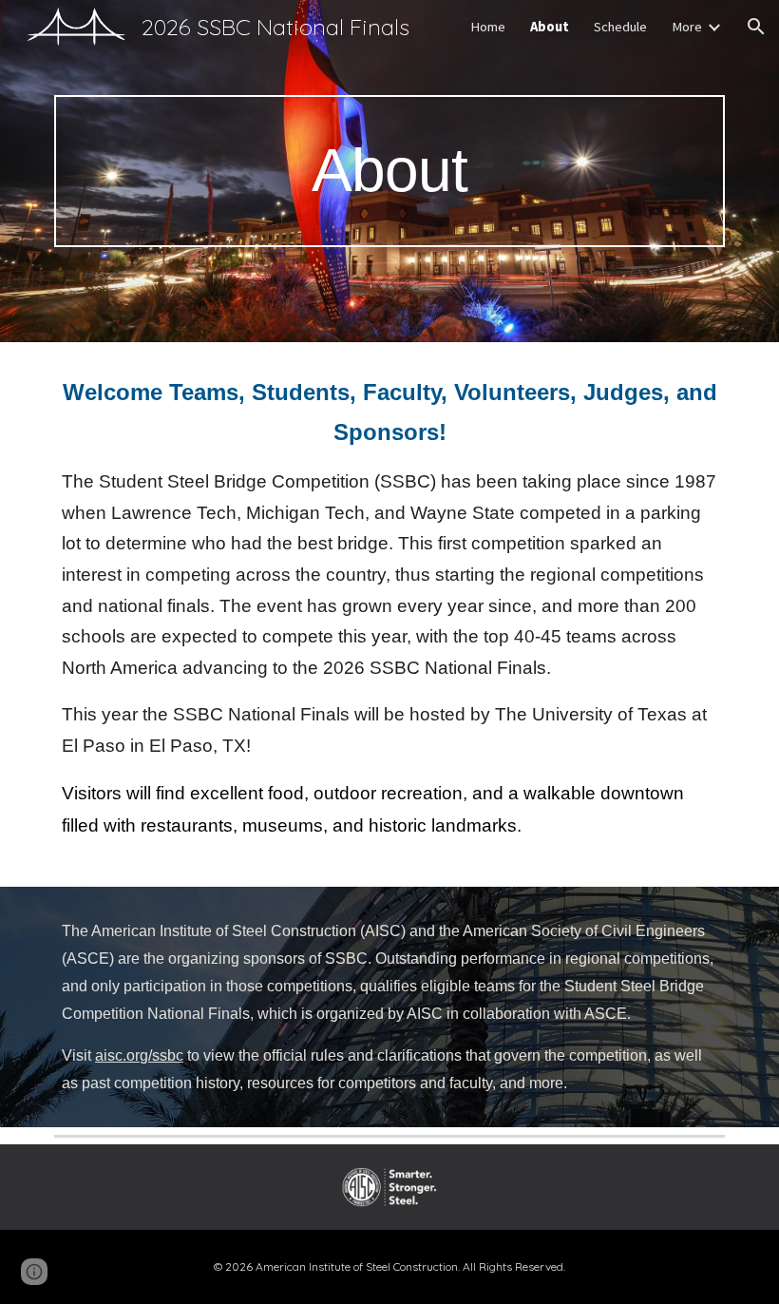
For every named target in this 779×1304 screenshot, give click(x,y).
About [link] (549, 26)
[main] (389, 170)
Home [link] (487, 26)
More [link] (687, 26)
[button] (756, 26)
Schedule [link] (620, 26)
